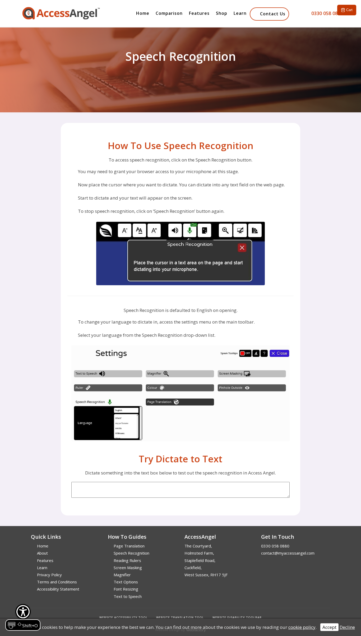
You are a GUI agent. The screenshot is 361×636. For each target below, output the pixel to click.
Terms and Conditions (57, 581)
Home (142, 13)
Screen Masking (128, 567)
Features (199, 13)
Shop (221, 13)
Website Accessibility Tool (123, 617)
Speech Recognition (131, 553)
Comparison (169, 13)
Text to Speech (128, 596)
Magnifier (122, 574)
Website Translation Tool (180, 617)
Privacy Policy (49, 574)
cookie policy (302, 627)
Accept (329, 627)
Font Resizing (126, 589)
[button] (22, 617)
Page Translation (129, 546)
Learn (240, 13)
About (42, 553)
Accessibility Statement (58, 589)
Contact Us (272, 14)
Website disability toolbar (237, 617)
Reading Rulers (127, 560)
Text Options (126, 581)
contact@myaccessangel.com (287, 553)
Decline (347, 627)
